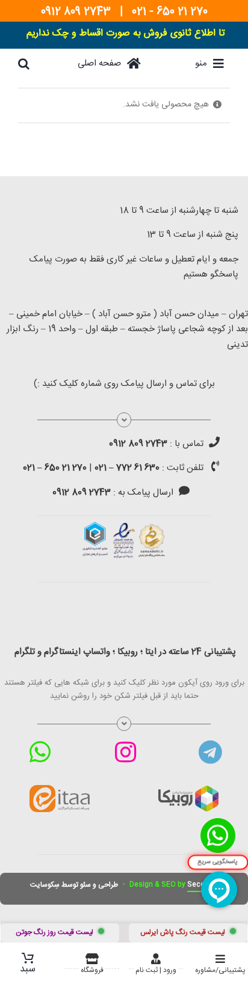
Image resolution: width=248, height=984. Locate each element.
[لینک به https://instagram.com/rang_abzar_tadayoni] (125, 752)
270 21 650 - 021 (170, 12)
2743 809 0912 (76, 12)
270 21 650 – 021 (55, 467)
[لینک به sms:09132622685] (184, 490)
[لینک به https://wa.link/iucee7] (40, 752)
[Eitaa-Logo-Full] (59, 789)
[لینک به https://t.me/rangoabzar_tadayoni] (210, 752)
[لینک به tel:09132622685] (214, 441)
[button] (23, 63)
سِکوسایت (45, 885)
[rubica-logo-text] (188, 790)
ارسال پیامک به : (112, 492)
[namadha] (124, 526)
